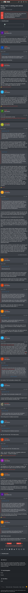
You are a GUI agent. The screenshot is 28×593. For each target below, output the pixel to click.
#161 (26, 36)
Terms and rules (9, 586)
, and (10, 106)
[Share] (24, 37)
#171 (26, 341)
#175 (26, 425)
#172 (26, 363)
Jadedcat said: (5, 131)
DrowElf (3, 9)
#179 (26, 498)
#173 (26, 389)
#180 (26, 526)
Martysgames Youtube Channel (7, 344)
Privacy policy (16, 586)
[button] (2, 2)
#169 (26, 289)
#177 (26, 464)
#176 (26, 443)
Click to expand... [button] (14, 376)
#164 (26, 96)
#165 (26, 115)
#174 (26, 408)
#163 (26, 69)
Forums (2, 574)
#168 (26, 263)
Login (2, 581)
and (6, 86)
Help (20, 586)
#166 (26, 128)
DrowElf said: (4, 54)
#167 (26, 196)
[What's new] (24, 2)
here (26, 352)
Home (2, 572)
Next (18, 543)
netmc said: (4, 365)
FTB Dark (3, 586)
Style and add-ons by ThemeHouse (8, 591)
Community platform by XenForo (13, 590)
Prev (10, 543)
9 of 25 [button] (14, 543)
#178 (26, 478)
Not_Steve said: (5, 428)
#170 (26, 315)
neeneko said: (4, 291)
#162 (26, 51)
